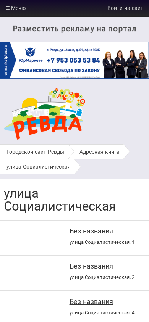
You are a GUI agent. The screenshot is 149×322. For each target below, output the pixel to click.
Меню (18, 7)
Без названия (91, 230)
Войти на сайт (125, 7)
